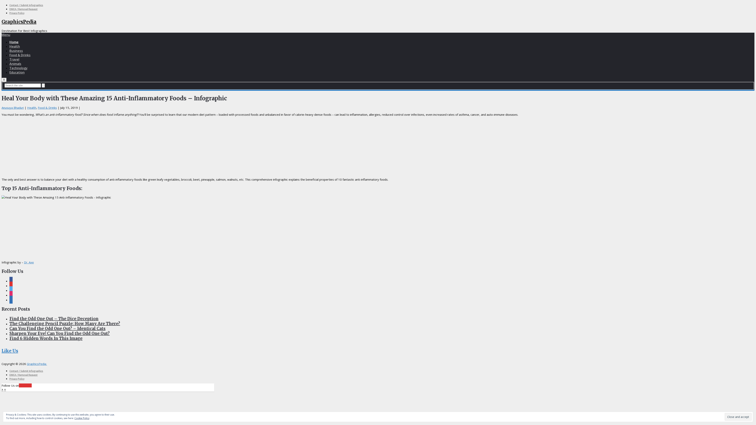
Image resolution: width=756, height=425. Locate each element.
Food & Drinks (20, 55)
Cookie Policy (81, 418)
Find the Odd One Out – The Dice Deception (53, 318)
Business (16, 51)
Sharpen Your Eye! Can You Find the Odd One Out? (59, 333)
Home (14, 42)
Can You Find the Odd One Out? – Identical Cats (57, 328)
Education (17, 72)
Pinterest (25, 385)
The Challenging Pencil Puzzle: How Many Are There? (64, 323)
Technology (18, 68)
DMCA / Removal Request (23, 9)
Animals (15, 64)
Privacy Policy (16, 13)
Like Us (10, 351)
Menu (6, 35)
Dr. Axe (29, 262)
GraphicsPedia (19, 22)
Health (14, 46)
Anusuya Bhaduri (13, 108)
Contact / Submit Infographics (26, 5)
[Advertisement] (378, 147)
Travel (14, 59)
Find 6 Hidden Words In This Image (45, 338)
